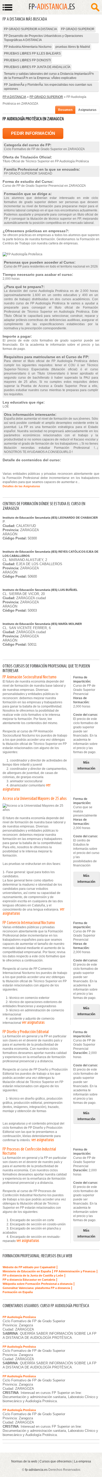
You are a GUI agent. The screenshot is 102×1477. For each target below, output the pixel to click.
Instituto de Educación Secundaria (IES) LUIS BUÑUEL (40, 589)
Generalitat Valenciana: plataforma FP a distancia (36, 1287)
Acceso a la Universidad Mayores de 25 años (35, 799)
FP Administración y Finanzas (74, 1271)
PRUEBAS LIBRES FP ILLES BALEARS (32, 53)
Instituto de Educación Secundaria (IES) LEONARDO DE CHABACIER (50, 517)
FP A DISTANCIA (14, 97)
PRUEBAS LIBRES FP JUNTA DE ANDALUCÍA (37, 67)
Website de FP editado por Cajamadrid (29, 1267)
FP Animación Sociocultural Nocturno (29, 677)
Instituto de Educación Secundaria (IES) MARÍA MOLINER (42, 623)
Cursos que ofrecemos (55, 1461)
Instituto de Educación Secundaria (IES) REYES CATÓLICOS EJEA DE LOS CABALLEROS (50, 553)
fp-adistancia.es (36, 1470)
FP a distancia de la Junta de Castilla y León (33, 1275)
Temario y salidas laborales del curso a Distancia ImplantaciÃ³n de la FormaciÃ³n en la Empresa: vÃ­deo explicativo (49, 76)
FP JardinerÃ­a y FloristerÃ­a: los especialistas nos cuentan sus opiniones (48, 87)
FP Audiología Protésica (19, 1317)
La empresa (82, 1461)
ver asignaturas (33, 1022)
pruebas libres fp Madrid (72, 47)
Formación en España (18, 1292)
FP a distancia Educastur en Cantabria (29, 1279)
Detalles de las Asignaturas (21, 486)
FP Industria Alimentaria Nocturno (28, 47)
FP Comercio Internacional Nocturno (29, 923)
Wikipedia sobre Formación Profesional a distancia (37, 1283)
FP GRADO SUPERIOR (77, 29)
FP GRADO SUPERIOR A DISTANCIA (30, 29)
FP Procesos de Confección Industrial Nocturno (29, 1151)
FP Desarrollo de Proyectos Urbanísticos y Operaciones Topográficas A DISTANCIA (43, 38)
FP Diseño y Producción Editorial (26, 1032)
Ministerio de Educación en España (27, 1271)
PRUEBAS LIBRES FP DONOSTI (27, 60)
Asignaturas (87, 110)
